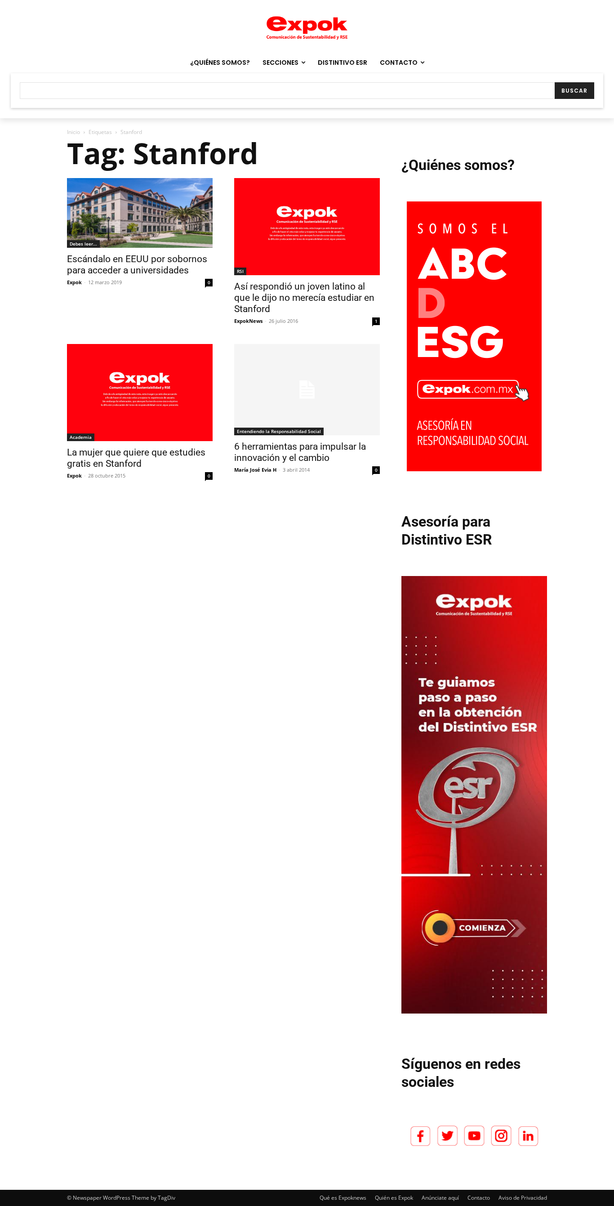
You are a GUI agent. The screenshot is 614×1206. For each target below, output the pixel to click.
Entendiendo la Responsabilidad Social (279, 431)
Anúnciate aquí (440, 1198)
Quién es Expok (394, 1198)
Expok (74, 282)
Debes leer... (83, 244)
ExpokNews (248, 320)
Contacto (478, 1198)
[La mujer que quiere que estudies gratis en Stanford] (140, 392)
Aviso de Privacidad (522, 1198)
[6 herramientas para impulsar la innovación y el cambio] (307, 389)
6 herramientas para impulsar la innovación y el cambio (300, 452)
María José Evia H (255, 469)
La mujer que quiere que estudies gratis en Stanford (136, 458)
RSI (240, 271)
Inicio (73, 132)
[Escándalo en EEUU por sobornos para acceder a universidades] (140, 213)
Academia (81, 437)
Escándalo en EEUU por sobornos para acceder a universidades (137, 265)
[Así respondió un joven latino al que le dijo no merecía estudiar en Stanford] (307, 226)
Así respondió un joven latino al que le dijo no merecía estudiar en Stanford (304, 297)
